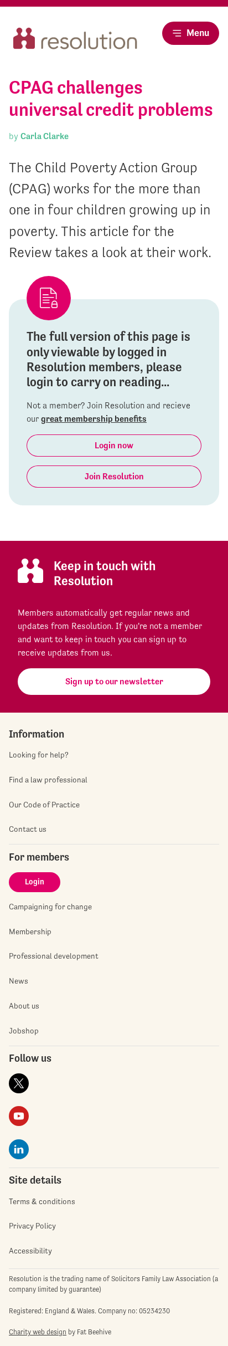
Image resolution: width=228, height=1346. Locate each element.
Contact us (27, 829)
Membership (30, 931)
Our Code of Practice (44, 804)
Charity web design (37, 1332)
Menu (197, 32)
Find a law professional (48, 779)
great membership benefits (94, 418)
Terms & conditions (42, 1201)
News (18, 980)
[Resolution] (75, 42)
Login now (114, 445)
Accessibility (30, 1250)
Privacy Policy (32, 1225)
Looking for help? (39, 754)
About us (24, 1005)
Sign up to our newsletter (114, 681)
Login (34, 881)
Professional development (54, 955)
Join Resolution (114, 476)
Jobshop (24, 1030)
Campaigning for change (50, 906)
